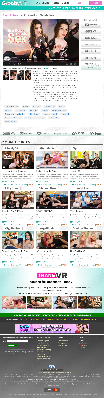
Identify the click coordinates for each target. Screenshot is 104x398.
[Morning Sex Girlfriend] (18, 200)
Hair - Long (33, 110)
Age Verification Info (43, 358)
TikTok (83, 347)
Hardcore (45, 110)
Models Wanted (63, 341)
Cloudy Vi (11, 148)
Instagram (84, 343)
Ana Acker (10, 15)
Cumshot (8, 110)
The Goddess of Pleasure (14, 171)
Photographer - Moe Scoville (14, 114)
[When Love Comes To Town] (18, 240)
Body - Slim (37, 106)
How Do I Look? (77, 251)
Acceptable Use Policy (44, 350)
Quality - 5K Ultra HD (50, 114)
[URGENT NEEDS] (52, 200)
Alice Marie (47, 148)
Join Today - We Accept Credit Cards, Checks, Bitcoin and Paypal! (52, 315)
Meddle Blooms (83, 228)
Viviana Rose (48, 188)
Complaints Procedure (44, 361)
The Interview (76, 211)
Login (79, 3)
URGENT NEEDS (44, 211)
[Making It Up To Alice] (52, 160)
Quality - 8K (65, 114)
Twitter (81, 341)
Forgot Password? (43, 343)
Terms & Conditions (43, 345)
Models (55, 3)
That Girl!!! (75, 171)
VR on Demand (42, 3)
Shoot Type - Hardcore (13, 118)
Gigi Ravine (12, 228)
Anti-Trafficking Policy (44, 356)
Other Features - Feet (59, 110)
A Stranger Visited (44, 251)
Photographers (63, 343)
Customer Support (43, 341)
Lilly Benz (11, 188)
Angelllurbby (48, 228)
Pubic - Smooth (34, 114)
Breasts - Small (50, 106)
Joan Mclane (81, 188)
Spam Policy (41, 354)
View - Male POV (10, 122)
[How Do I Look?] (86, 240)
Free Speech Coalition (56, 370)
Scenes (65, 3)
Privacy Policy (41, 352)
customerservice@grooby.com (71, 384)
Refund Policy (41, 347)
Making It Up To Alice (46, 171)
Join (96, 3)
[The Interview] (86, 200)
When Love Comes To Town (15, 251)
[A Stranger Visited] (52, 240)
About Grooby (62, 345)
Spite (76, 148)
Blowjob (25, 106)
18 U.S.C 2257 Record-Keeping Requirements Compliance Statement (52, 372)
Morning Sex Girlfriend (13, 211)
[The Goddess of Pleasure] (18, 160)
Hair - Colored (20, 110)
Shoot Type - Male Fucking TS (35, 118)
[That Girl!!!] (86, 160)
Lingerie (62, 106)
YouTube (84, 345)
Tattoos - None (54, 118)
